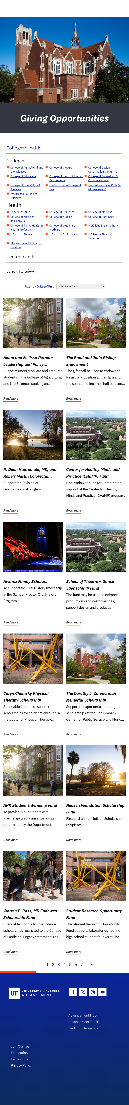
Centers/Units (21, 256)
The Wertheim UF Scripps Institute (25, 245)
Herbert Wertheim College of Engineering (104, 187)
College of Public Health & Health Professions (26, 227)
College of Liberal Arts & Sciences (25, 187)
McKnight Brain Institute (103, 225)
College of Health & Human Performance (66, 178)
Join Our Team (22, 1046)
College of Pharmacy (101, 216)
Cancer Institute (20, 212)
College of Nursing (60, 216)
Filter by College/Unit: (39, 286)
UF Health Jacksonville (63, 234)
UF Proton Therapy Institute (100, 236)
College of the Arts (60, 167)
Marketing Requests (83, 1028)
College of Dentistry (61, 212)
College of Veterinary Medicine (62, 227)
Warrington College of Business (23, 196)
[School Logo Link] (34, 993)
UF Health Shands (21, 234)
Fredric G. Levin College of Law (65, 187)
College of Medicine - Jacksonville (23, 219)
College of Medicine (100, 212)
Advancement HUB (82, 1015)
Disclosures (19, 1059)
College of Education (23, 176)
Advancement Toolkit (84, 1021)
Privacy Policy (21, 1065)
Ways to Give (20, 271)
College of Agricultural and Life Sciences (26, 169)
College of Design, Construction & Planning (103, 169)
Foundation (19, 1052)
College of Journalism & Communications (103, 178)
